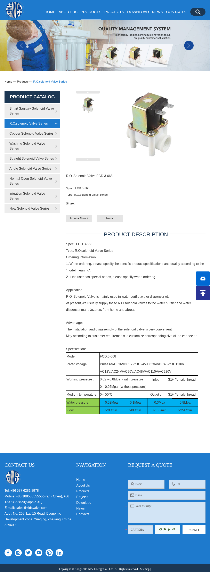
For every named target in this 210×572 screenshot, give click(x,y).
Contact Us (20, 465)
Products (91, 12)
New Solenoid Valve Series (29, 208)
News (157, 12)
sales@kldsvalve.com (31, 508)
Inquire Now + (79, 218)
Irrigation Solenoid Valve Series (27, 196)
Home (50, 12)
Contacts (176, 12)
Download (138, 12)
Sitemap (145, 569)
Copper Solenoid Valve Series (31, 133)
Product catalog (32, 96)
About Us (68, 12)
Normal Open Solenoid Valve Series (30, 181)
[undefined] (149, 125)
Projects (114, 12)
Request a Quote (150, 465)
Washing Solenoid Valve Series (27, 146)
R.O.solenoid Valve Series (50, 81)
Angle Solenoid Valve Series (30, 168)
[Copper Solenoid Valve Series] (105, 45)
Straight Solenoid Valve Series (31, 158)
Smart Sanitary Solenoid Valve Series (31, 111)
